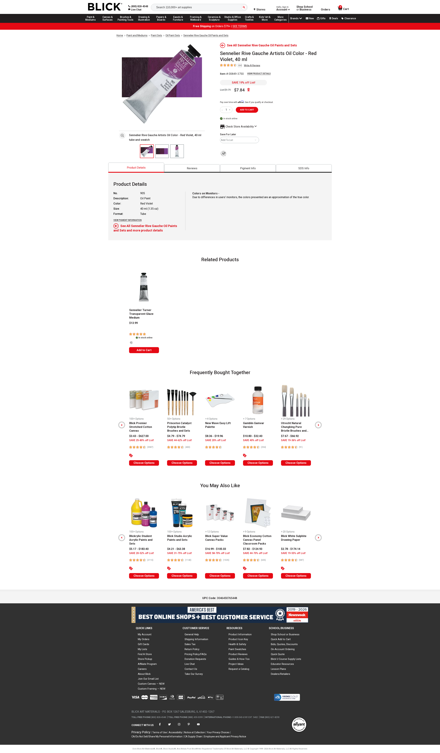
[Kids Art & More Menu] (266, 22)
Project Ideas (236, 664)
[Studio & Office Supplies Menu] (232, 22)
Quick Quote (278, 654)
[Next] (318, 425)
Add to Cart (144, 350)
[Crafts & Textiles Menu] (251, 22)
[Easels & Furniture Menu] (178, 22)
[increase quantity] (230, 110)
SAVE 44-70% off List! (255, 553)
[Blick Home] (105, 7)
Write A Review (252, 65)
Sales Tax (190, 644)
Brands (294, 18)
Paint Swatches (237, 649)
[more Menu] (280, 22)
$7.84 (239, 90)
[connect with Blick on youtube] (198, 726)
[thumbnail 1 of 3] (147, 151)
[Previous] (121, 425)
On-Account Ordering (283, 649)
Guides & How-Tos (239, 659)
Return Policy (192, 649)
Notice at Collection (194, 732)
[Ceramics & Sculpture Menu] (214, 22)
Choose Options (144, 462)
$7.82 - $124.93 (252, 549)
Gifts (323, 18)
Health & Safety (237, 644)
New (311, 18)
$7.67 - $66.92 (290, 436)
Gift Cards (143, 644)
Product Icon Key (238, 639)
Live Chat (190, 664)
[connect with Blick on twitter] (169, 726)
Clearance (350, 18)
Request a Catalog (239, 669)
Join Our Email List (148, 678)
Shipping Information (196, 639)
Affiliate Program (147, 664)
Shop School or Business (285, 634)
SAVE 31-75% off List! (179, 553)
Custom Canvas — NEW (151, 683)
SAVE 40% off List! (253, 440)
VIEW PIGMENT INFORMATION (127, 220)
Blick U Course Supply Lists (286, 659)
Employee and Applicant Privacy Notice (225, 736)
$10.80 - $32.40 (252, 436)
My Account (144, 634)
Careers (142, 669)
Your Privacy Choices (218, 732)
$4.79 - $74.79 (176, 436)
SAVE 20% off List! (215, 440)
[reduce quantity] (223, 110)
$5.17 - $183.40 (138, 549)
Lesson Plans (278, 669)
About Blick (144, 674)
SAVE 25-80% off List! (141, 440)
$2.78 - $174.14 (290, 549)
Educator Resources (282, 664)
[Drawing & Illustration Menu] (144, 22)
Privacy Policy (140, 732)
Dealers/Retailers (280, 674)
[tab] (136, 168)
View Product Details (259, 73)
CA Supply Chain (193, 736)
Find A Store (145, 654)
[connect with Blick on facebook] (159, 726)
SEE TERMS (240, 26)
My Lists (142, 649)
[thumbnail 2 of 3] (162, 151)
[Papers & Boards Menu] (162, 22)
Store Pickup (145, 659)
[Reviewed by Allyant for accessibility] (299, 725)
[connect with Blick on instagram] (179, 726)
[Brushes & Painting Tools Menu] (126, 22)
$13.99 (133, 323)
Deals (335, 18)
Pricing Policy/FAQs (196, 654)
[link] (134, 9)
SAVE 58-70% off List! (217, 553)
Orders (325, 9)
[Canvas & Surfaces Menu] (108, 22)
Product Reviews (238, 654)
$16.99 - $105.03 (215, 549)
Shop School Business (304, 8)
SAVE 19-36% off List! (293, 440)
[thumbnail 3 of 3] (177, 151)
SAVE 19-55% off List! (293, 553)
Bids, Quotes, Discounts (284, 644)
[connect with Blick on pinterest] (188, 726)
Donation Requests (195, 659)
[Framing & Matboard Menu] (196, 22)
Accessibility (175, 732)
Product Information (240, 634)
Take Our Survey (194, 674)
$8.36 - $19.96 (214, 436)
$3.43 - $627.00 (138, 436)
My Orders (143, 639)
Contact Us (191, 669)
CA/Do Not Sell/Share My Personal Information (156, 736)
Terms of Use (159, 732)
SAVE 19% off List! (243, 82)
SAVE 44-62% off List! (179, 440)
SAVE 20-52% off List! (141, 553)
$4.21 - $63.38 (176, 549)
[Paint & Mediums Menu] (92, 22)
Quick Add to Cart (281, 639)
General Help (192, 634)
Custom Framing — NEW (151, 688)
